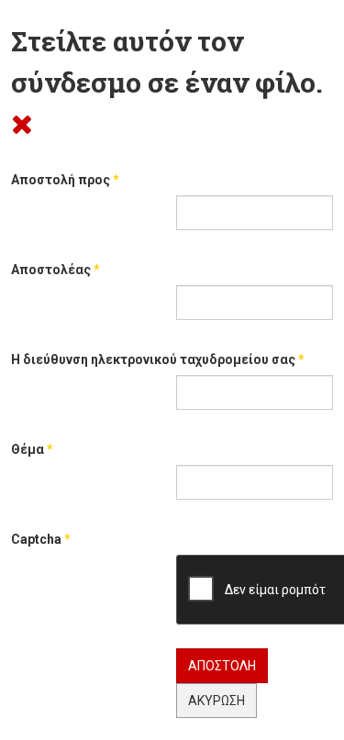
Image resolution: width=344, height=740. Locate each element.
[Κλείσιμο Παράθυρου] (22, 123)
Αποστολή (222, 665)
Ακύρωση (216, 700)
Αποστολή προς (65, 179)
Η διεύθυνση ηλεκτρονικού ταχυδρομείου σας (158, 359)
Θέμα (32, 449)
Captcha (41, 539)
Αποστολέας (55, 269)
